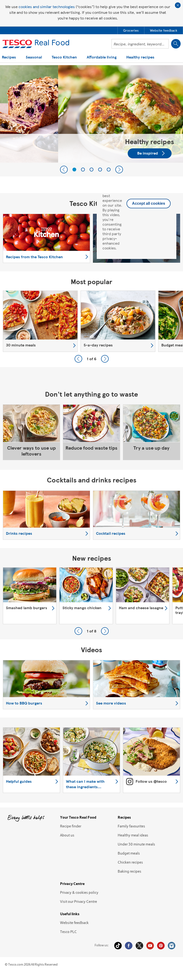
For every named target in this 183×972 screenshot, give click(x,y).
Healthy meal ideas (133, 835)
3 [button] (91, 169)
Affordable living (102, 57)
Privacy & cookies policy (79, 892)
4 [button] (100, 169)
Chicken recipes (130, 862)
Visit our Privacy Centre (78, 901)
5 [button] (109, 169)
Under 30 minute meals (136, 844)
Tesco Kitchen (64, 57)
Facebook (128, 945)
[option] (91, 114)
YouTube (150, 945)
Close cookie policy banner (178, 5)
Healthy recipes (140, 57)
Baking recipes (129, 871)
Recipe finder (70, 826)
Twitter (139, 945)
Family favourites (131, 826)
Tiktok (118, 945)
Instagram (171, 945)
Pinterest (161, 945)
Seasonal (34, 57)
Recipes (9, 57)
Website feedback (74, 922)
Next (119, 169)
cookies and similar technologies (47, 6)
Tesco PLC (68, 931)
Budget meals (129, 853)
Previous (64, 169)
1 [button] (74, 169)
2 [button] (83, 169)
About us (67, 835)
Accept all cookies (148, 203)
